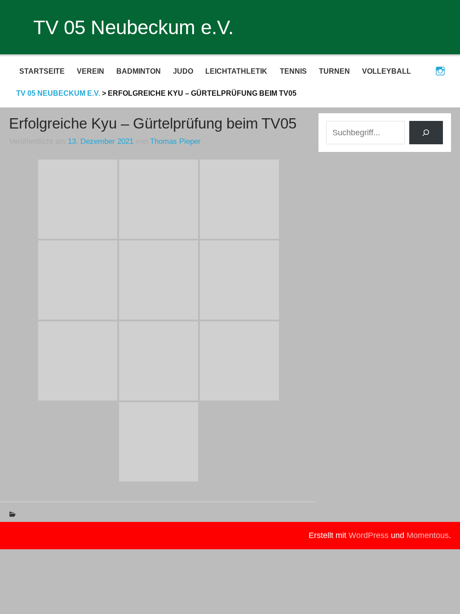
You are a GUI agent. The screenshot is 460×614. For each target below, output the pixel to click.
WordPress (369, 535)
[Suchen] (426, 132)
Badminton (138, 71)
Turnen (334, 71)
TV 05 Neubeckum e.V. (133, 27)
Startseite (42, 71)
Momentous (428, 535)
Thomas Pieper (175, 141)
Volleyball (386, 71)
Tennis (293, 71)
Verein (90, 71)
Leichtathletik (236, 71)
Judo (183, 71)
